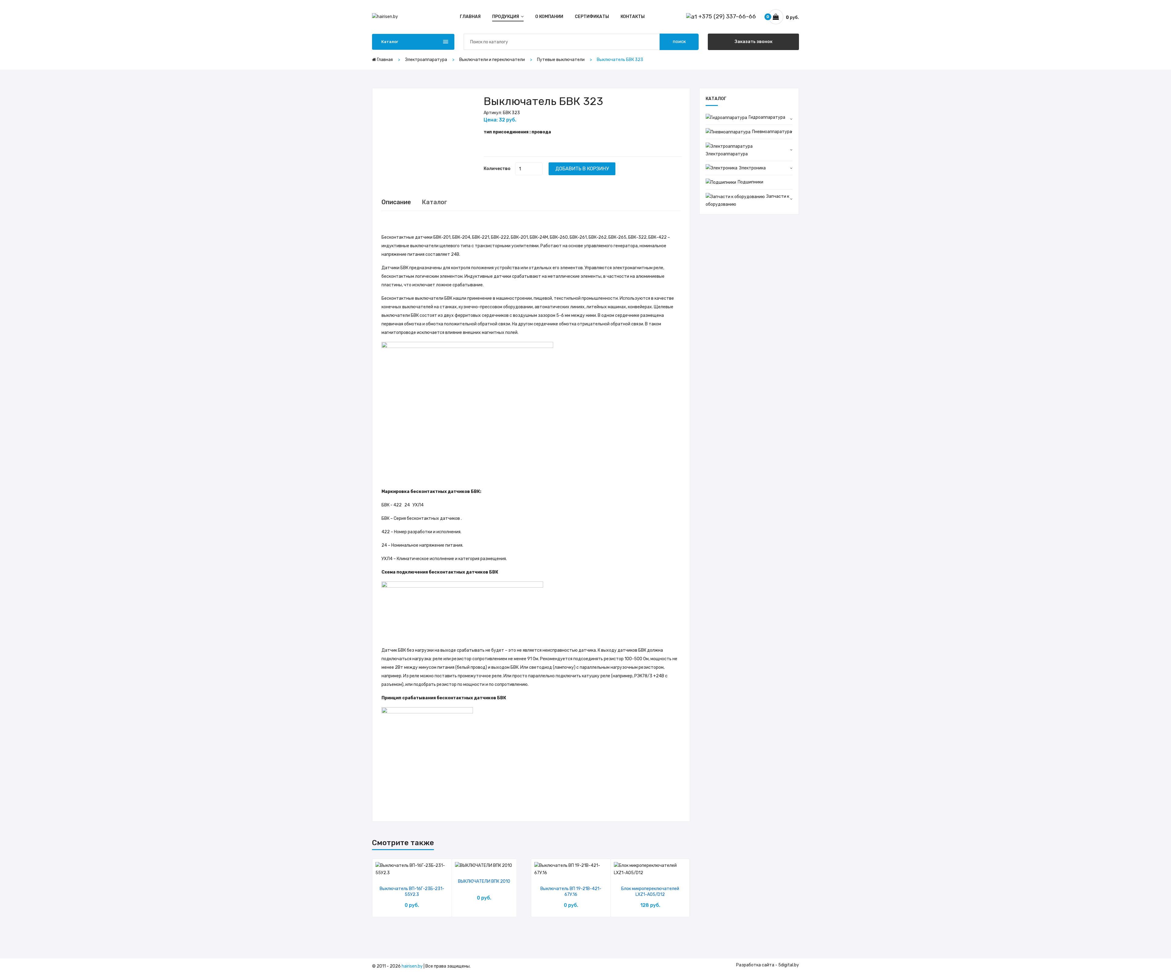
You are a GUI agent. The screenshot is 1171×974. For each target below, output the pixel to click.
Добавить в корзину (582, 169)
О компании (549, 16)
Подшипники (750, 182)
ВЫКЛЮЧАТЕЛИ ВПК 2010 (484, 881)
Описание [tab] (396, 202)
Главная (470, 16)
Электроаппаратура (727, 154)
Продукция (506, 16)
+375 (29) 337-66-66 (726, 16)
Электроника (752, 168)
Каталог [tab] (434, 202)
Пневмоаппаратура (772, 131)
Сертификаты (592, 16)
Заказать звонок (753, 41)
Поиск (679, 42)
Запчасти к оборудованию (747, 200)
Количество (497, 168)
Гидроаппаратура (767, 117)
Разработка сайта (755, 965)
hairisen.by (412, 966)
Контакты (633, 16)
